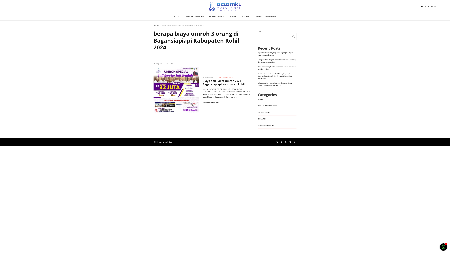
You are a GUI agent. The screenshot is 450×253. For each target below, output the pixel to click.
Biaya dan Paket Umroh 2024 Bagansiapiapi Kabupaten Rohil (224, 82)
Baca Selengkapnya (211, 102)
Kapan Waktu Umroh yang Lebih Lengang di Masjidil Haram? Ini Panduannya (275, 54)
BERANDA (177, 16)
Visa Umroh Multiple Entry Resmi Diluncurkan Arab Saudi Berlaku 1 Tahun (277, 68)
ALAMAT (233, 16)
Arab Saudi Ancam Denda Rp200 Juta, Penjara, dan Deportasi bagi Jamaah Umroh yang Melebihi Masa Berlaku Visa (275, 76)
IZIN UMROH (246, 16)
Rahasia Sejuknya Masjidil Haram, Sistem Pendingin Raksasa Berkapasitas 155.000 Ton (275, 84)
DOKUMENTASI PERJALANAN (266, 16)
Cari (259, 31)
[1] (443, 248)
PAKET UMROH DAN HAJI (195, 16)
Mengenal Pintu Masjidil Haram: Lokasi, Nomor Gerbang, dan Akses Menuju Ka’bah (277, 61)
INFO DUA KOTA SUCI (217, 16)
